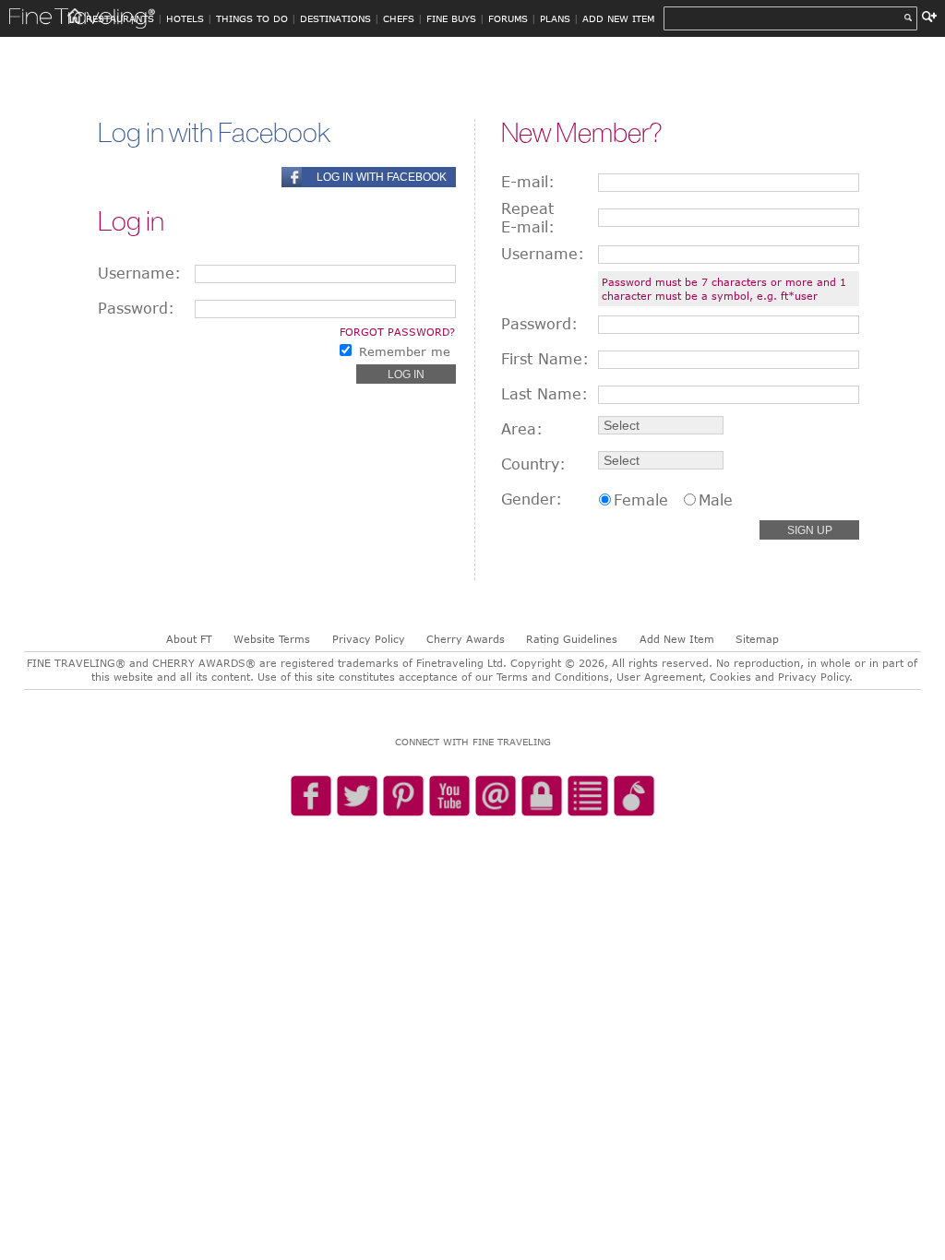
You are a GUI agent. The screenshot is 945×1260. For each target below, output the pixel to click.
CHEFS (398, 18)
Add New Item (677, 639)
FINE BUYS (451, 18)
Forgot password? (397, 332)
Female (641, 500)
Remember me (404, 351)
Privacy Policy (368, 639)
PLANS (555, 18)
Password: (136, 308)
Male (716, 500)
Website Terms (271, 639)
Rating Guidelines (571, 639)
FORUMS (508, 18)
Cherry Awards (465, 639)
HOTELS (185, 18)
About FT (189, 639)
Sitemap (757, 639)
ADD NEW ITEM (618, 18)
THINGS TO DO (252, 18)
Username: (139, 273)
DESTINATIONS (335, 18)
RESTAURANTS (120, 18)
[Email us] (495, 797)
